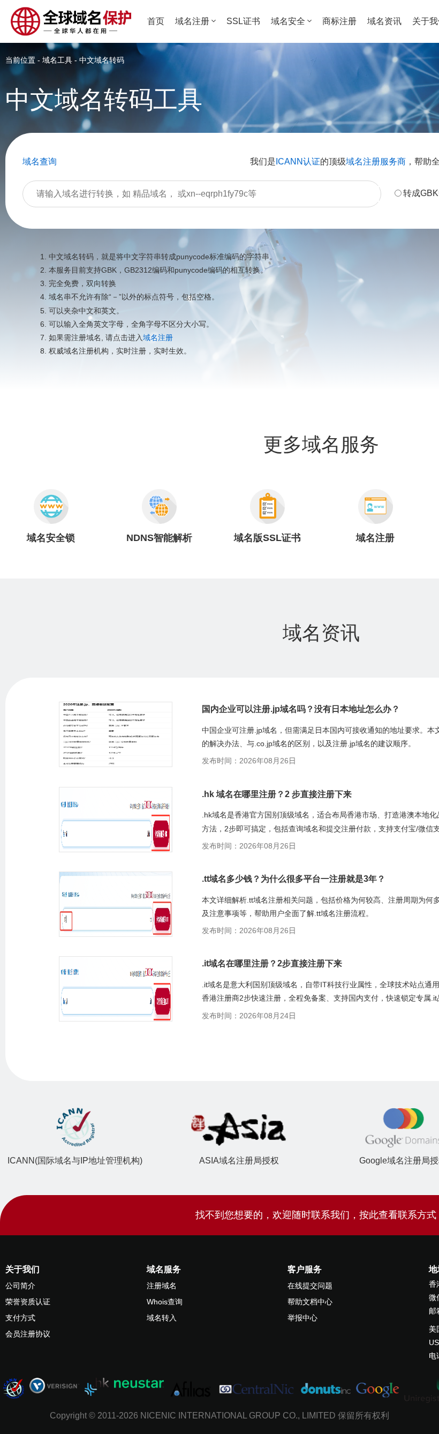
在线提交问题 (309, 1285)
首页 (155, 21)
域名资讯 (384, 21)
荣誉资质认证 (27, 1301)
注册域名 (162, 1285)
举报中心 (302, 1317)
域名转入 (162, 1317)
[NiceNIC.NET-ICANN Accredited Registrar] (13, 1388)
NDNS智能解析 (159, 537)
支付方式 (20, 1317)
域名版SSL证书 (267, 537)
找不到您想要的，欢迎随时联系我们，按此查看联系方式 (315, 1215)
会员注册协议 (27, 1334)
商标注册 (339, 21)
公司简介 (20, 1285)
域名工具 (57, 60)
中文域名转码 (101, 60)
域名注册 (192, 21)
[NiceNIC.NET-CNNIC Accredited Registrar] (54, 1385)
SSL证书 (243, 21)
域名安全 (288, 21)
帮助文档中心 (309, 1301)
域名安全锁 (51, 537)
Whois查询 (165, 1301)
